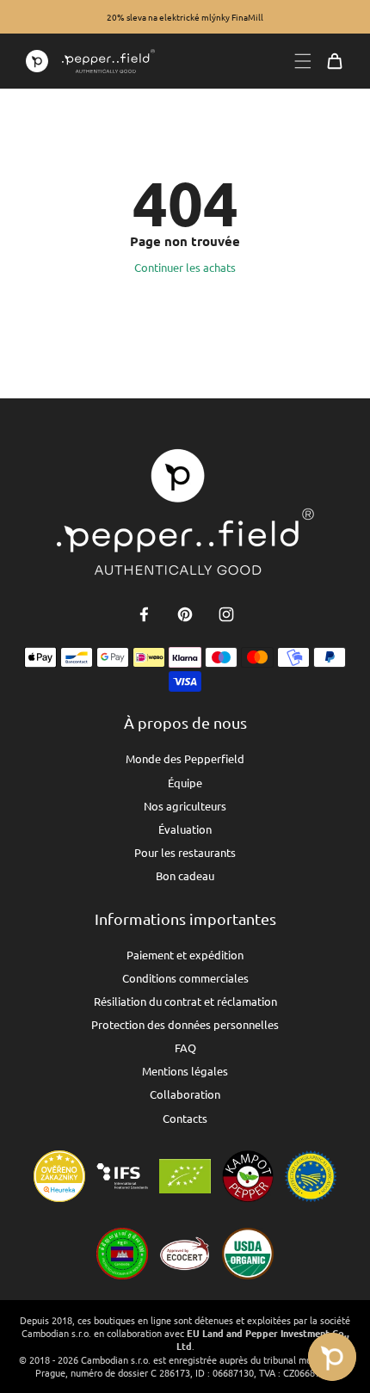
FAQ (185, 1047)
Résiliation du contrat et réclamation (185, 1001)
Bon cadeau (185, 875)
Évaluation (185, 829)
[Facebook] (144, 614)
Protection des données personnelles (185, 1024)
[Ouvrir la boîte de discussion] (332, 1357)
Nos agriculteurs (185, 805)
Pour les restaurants (185, 852)
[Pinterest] (185, 614)
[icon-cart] (334, 61)
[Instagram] (226, 614)
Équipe (185, 782)
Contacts (185, 1118)
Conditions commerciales (185, 978)
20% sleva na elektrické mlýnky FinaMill (185, 16)
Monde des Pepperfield (185, 758)
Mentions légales (185, 1070)
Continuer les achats (185, 267)
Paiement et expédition (185, 954)
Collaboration (185, 1094)
